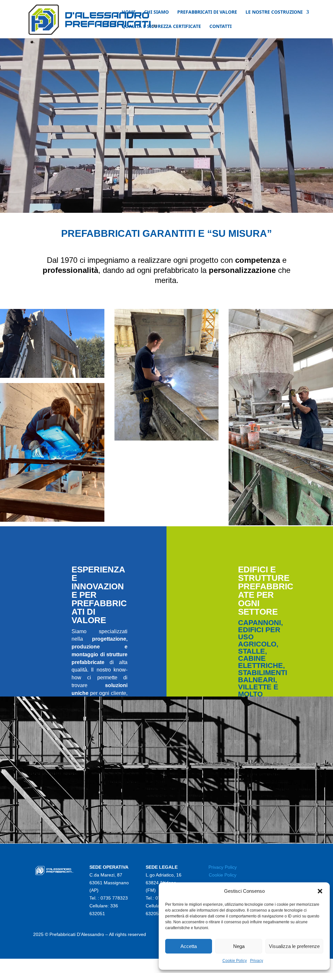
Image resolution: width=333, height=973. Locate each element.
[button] (320, 891)
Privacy (256, 960)
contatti (220, 26)
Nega (239, 946)
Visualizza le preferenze (294, 946)
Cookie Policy (234, 960)
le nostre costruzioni (274, 12)
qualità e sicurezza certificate (161, 26)
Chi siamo (156, 12)
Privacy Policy (222, 867)
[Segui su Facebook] (279, 869)
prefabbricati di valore (207, 12)
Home (129, 12)
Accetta (188, 946)
